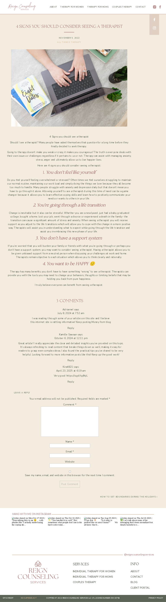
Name (69, 441)
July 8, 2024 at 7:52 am (70, 313)
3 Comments (69, 301)
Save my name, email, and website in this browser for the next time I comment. (70, 475)
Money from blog (101, 322)
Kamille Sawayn (68, 334)
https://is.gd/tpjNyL (77, 375)
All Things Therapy (69, 42)
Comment (69, 404)
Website (70, 461)
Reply (70, 328)
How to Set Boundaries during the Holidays (128, 497)
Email (70, 451)
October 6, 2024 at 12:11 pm (71, 338)
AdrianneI (67, 309)
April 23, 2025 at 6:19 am (71, 370)
